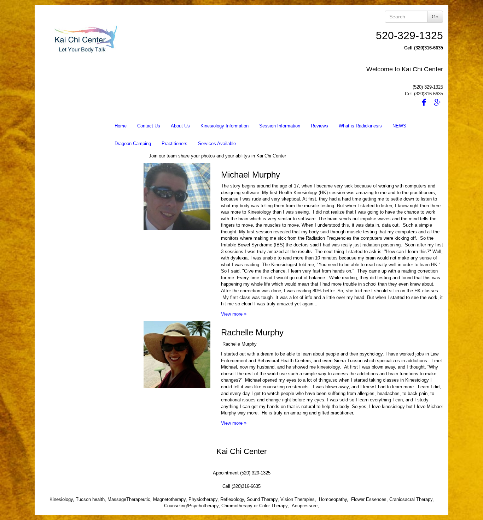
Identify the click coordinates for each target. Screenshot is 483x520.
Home (121, 125)
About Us (180, 125)
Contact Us (148, 125)
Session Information (279, 125)
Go (435, 16)
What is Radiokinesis (360, 125)
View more (232, 314)
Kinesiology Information (224, 125)
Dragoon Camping (133, 143)
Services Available (217, 143)
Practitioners (174, 143)
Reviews (319, 125)
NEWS (399, 125)
